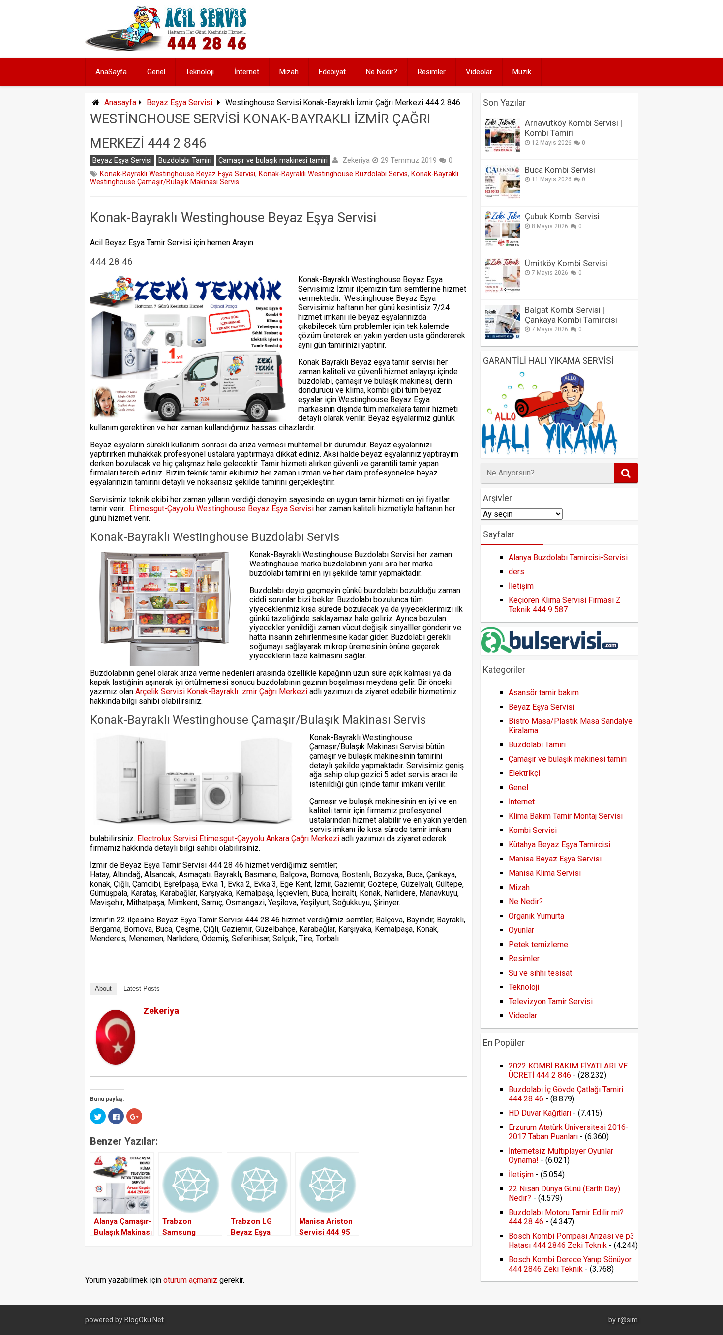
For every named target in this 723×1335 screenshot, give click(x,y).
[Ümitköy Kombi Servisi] (502, 290)
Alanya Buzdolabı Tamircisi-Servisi (568, 557)
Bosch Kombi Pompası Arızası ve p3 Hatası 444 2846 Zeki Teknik (571, 1240)
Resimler (432, 71)
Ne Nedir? (381, 71)
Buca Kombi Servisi (560, 170)
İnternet (246, 71)
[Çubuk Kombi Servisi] (502, 243)
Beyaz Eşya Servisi (179, 102)
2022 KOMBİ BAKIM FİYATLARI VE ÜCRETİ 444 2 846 (568, 1070)
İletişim (521, 586)
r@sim (628, 1320)
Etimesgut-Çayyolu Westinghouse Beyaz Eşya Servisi (221, 508)
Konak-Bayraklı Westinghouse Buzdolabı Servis (333, 174)
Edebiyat (332, 71)
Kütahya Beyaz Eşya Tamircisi (559, 844)
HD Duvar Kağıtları (540, 1113)
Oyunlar (521, 930)
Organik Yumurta (536, 915)
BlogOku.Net (144, 1320)
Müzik (521, 71)
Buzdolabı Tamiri (184, 160)
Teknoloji (199, 71)
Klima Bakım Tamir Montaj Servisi (566, 816)
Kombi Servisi (533, 830)
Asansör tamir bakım (544, 692)
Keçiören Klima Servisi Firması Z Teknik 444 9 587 (565, 604)
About (103, 988)
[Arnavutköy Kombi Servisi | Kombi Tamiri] (502, 149)
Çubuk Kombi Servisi (562, 216)
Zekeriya (356, 160)
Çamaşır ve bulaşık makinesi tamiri (273, 160)
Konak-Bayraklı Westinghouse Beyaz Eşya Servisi (177, 174)
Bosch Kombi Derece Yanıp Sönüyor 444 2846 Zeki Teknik (570, 1264)
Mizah (289, 71)
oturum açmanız (190, 1280)
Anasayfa (120, 102)
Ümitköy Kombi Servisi (566, 263)
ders (516, 571)
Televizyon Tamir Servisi (551, 1001)
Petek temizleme (538, 944)
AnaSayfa (111, 71)
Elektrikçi (524, 773)
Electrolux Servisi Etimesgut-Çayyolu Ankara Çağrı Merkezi (238, 838)
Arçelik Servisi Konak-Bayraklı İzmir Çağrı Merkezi (221, 691)
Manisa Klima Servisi (545, 873)
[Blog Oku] (168, 48)
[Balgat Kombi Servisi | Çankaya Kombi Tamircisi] (502, 336)
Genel (156, 71)
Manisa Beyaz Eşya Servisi (555, 858)
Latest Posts (141, 988)
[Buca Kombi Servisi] (502, 196)
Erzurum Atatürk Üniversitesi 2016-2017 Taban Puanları (569, 1132)
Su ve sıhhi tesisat (540, 973)
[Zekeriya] (115, 1062)
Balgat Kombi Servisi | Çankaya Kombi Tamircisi (571, 315)
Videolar (479, 71)
